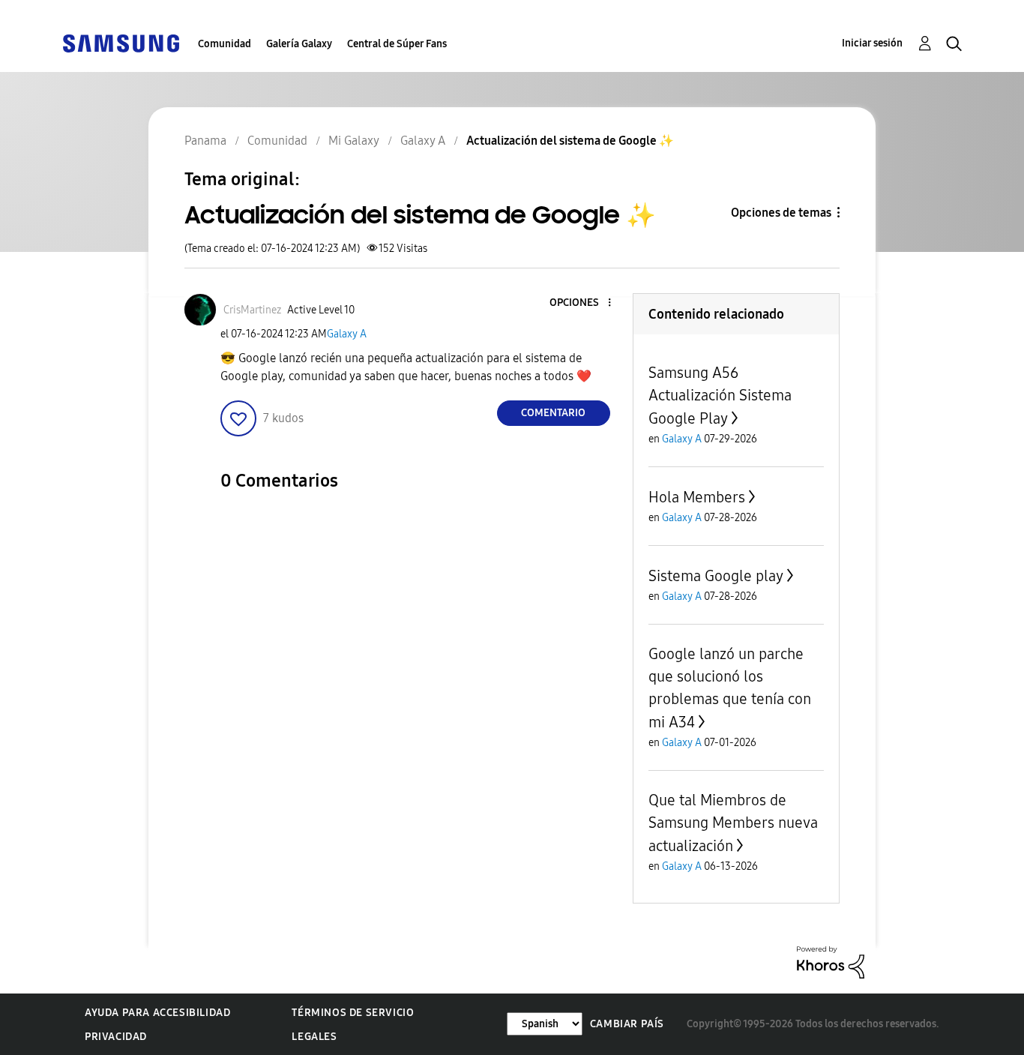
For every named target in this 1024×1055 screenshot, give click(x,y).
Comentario (553, 412)
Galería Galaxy (299, 43)
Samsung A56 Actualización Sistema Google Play (720, 395)
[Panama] (120, 42)
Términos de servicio (353, 1012)
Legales (314, 1036)
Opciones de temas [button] (781, 212)
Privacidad (116, 1036)
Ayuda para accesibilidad (157, 1012)
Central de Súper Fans (397, 43)
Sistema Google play (715, 576)
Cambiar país (627, 1024)
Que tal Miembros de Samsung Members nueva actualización (733, 823)
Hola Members (696, 497)
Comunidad (224, 43)
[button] (584, 303)
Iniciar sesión (872, 43)
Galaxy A (347, 334)
